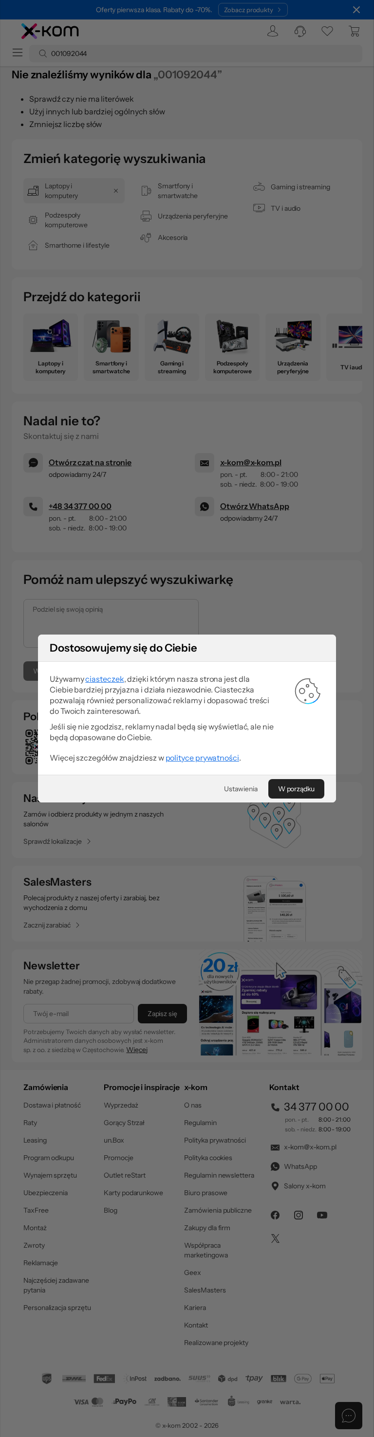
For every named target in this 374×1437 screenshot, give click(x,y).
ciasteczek (104, 679)
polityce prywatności (202, 758)
